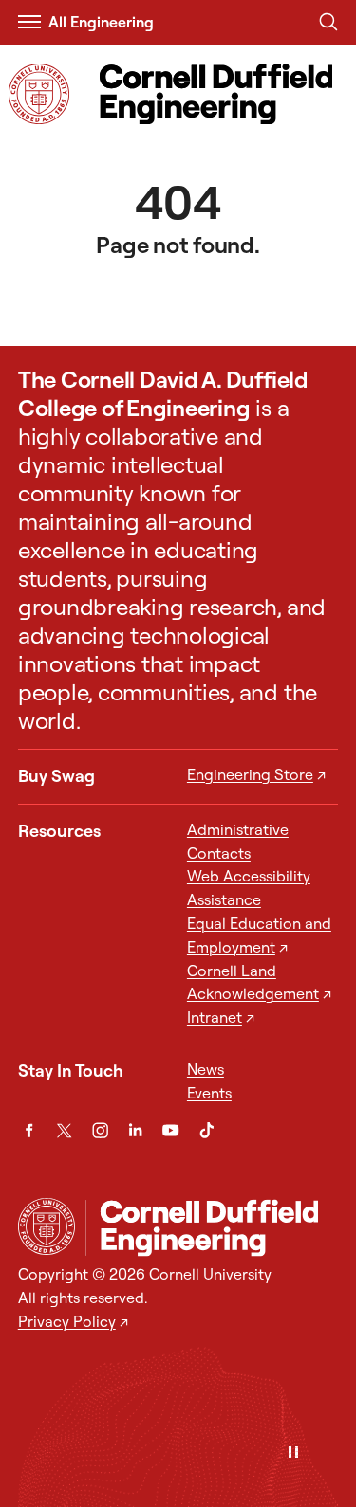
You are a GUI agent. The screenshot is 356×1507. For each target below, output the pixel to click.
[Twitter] (64, 1130)
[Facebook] (29, 1130)
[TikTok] (206, 1130)
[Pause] (293, 1453)
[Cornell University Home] (46, 1226)
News (205, 1069)
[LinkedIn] (135, 1130)
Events (209, 1092)
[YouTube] (170, 1130)
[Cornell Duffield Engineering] (212, 1227)
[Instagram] (100, 1130)
